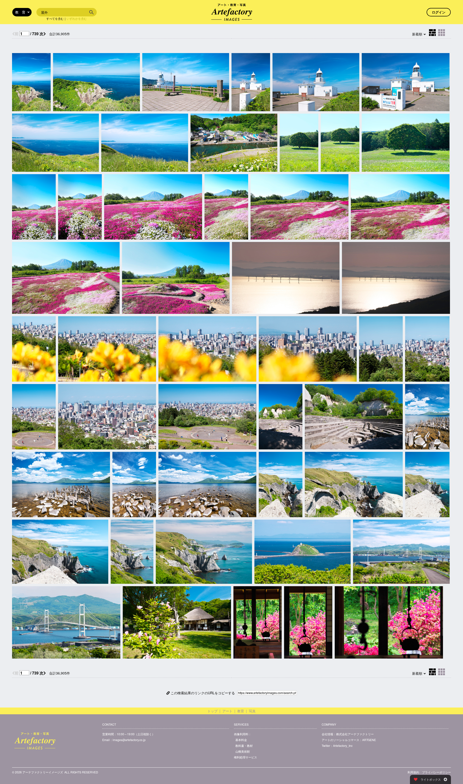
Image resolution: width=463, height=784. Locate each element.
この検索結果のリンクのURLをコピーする (202, 692)
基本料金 (241, 740)
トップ (212, 710)
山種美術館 (242, 751)
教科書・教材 (244, 745)
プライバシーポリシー (436, 772)
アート (227, 710)
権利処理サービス (245, 757)
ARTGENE (369, 740)
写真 (252, 710)
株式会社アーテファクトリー (355, 734)
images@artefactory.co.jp (129, 740)
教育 (240, 710)
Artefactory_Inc (343, 745)
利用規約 (413, 772)
